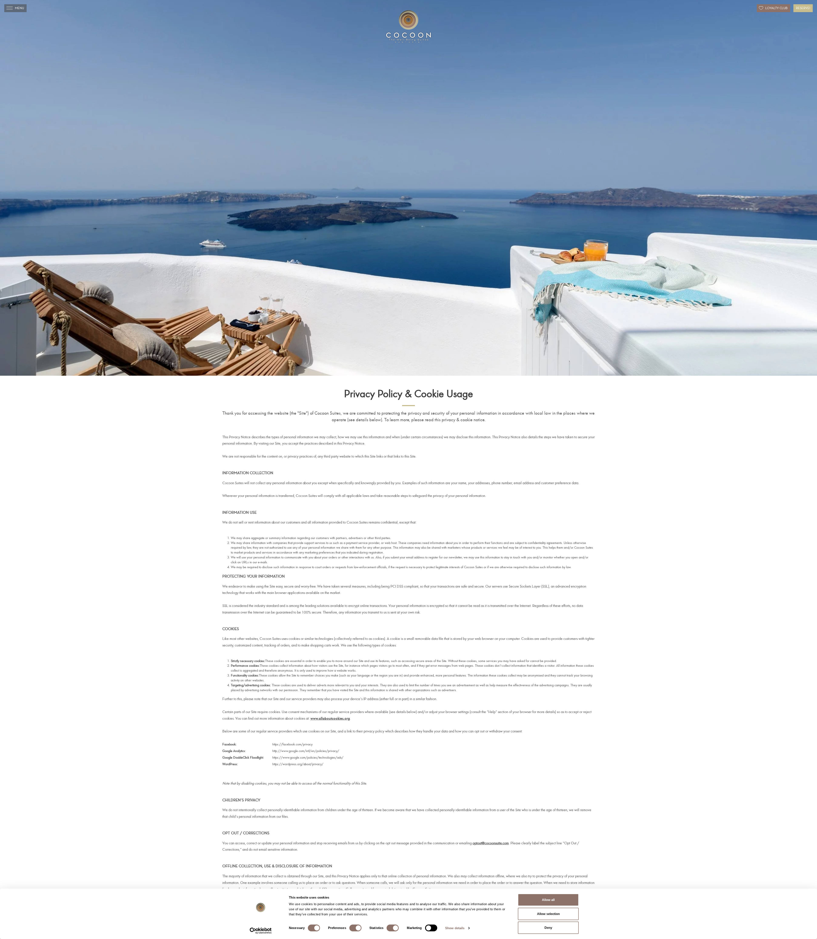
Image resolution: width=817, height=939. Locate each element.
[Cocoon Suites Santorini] (408, 26)
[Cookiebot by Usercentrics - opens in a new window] (260, 931)
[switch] (355, 928)
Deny (548, 927)
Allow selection (548, 914)
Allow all (548, 900)
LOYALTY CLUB (776, 8)
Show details (454, 928)
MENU (19, 8)
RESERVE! (803, 8)
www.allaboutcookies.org (330, 718)
